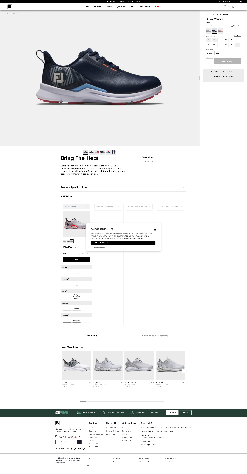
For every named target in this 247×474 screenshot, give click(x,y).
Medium (210, 53)
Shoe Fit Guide (111, 428)
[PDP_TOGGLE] (182, 196)
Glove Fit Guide (111, 434)
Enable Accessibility (224, 1)
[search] (225, 6)
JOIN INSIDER (172, 412)
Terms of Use (93, 443)
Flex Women (66, 383)
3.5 (214, 40)
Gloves (109, 6)
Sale (157, 6)
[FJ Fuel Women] (100, 78)
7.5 (226, 44)
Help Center (151, 427)
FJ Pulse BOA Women (132, 383)
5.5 (237, 40)
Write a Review (222, 14)
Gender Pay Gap (144, 458)
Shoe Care (92, 431)
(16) (214, 14)
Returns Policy (127, 440)
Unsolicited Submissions (119, 462)
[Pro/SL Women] (108, 379)
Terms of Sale (93, 446)
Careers (91, 440)
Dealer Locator (93, 437)
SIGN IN (185, 412)
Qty (207, 57)
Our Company (93, 428)
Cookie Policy (138, 238)
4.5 (226, 40)
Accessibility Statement (171, 462)
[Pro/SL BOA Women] (170, 379)
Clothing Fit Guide (112, 431)
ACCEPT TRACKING (101, 243)
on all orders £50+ (118, 1)
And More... (155, 412)
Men (87, 6)
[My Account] (229, 6)
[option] (100, 78)
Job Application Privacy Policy (147, 462)
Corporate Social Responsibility (95, 462)
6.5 (214, 44)
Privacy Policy (73, 437)
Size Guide (237, 36)
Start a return (127, 431)
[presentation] (155, 336)
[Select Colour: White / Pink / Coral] (220, 31)
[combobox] (108, 206)
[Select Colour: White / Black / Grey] (208, 31)
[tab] (233, 6)
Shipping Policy (127, 437)
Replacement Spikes (95, 434)
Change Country (150, 445)
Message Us (145, 441)
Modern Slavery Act (170, 458)
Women (97, 6)
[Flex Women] (76, 379)
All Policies (90, 466)
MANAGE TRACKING (99, 247)
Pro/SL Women (98, 383)
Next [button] (197, 78)
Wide (217, 53)
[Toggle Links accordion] (95, 423)
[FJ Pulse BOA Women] (139, 379)
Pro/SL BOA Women (163, 383)
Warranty (125, 434)
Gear (132, 6)
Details (231, 76)
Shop (76, 259)
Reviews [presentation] (92, 335)
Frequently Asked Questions (182, 427)
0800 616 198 (145, 435)
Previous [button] (2, 78)
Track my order (127, 428)
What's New (144, 6)
